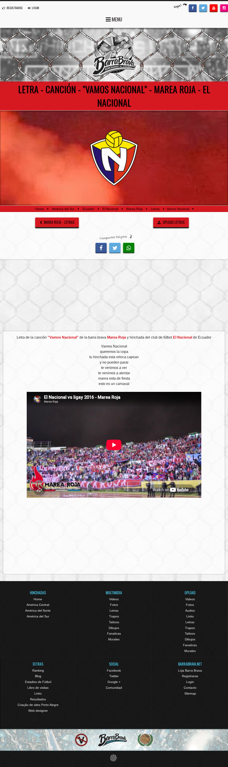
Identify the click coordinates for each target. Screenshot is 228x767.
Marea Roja (134, 209)
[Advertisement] (114, 296)
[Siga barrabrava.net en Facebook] (193, 7)
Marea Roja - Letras (58, 222)
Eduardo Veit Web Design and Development (114, 758)
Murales (114, 639)
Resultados (38, 699)
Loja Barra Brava (190, 670)
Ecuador (88, 209)
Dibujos (114, 628)
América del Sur (63, 209)
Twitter (114, 676)
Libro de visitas (38, 687)
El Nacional (110, 209)
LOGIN (35, 7)
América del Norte (38, 610)
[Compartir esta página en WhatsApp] (128, 247)
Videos (114, 599)
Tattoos (114, 622)
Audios (190, 610)
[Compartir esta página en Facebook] (101, 247)
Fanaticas (114, 633)
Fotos (114, 605)
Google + (114, 682)
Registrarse (190, 676)
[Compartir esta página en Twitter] (114, 247)
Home (39, 209)
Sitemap (190, 693)
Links (190, 616)
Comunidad (114, 687)
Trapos (114, 616)
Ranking (38, 670)
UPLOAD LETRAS (173, 222)
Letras (155, 209)
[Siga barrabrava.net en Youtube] (214, 7)
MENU (116, 19)
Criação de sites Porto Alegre (38, 705)
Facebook (114, 670)
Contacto (190, 687)
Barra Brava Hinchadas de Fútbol (114, 54)
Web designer (38, 710)
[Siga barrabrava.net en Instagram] (224, 7)
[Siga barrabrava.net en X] (203, 7)
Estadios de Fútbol (38, 682)
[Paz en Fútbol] (81, 740)
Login (190, 682)
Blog (38, 676)
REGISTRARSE (14, 7)
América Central (37, 605)
